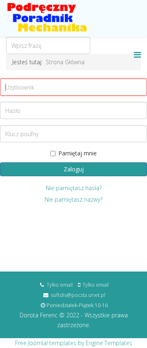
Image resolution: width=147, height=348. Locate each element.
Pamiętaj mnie (77, 153)
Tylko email (60, 284)
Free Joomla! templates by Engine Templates (73, 343)
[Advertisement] (73, 238)
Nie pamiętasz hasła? (74, 188)
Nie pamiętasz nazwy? (73, 199)
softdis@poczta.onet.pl (78, 295)
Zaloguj (74, 169)
